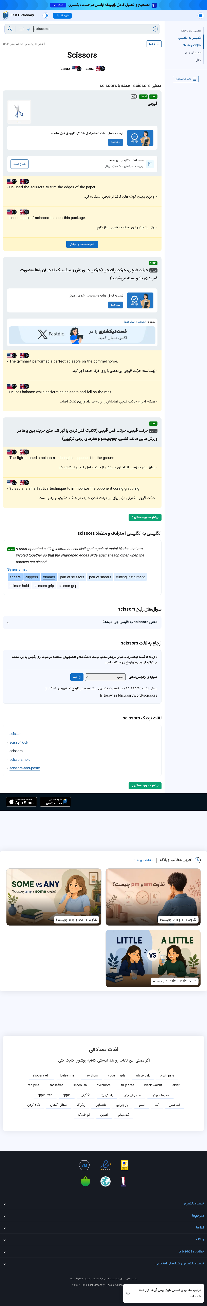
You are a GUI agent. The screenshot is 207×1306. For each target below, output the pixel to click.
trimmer (49, 576)
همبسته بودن (160, 1095)
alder (176, 1085)
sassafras (56, 1085)
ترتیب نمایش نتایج (183, 79)
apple (67, 1095)
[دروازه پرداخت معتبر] (124, 1165)
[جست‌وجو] (10, 29)
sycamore (104, 1085)
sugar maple (117, 1075)
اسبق (141, 1105)
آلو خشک (84, 1114)
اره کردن (174, 1105)
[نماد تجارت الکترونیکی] (105, 1165)
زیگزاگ (81, 1105)
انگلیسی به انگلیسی (189, 38)
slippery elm (41, 1075)
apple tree (45, 1095)
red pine (33, 1085)
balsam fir (67, 1075)
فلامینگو (123, 1114)
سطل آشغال (58, 1105)
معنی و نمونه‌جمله (190, 31)
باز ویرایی (122, 1105)
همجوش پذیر (132, 1095)
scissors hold (20, 759)
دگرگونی (86, 1095)
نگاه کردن (33, 1105)
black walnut (153, 1085)
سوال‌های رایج (193, 52)
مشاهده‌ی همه (143, 860)
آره (157, 1105)
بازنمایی (100, 1105)
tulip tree (127, 1085)
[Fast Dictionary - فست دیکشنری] (18, 15)
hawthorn (91, 1075)
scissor (15, 733)
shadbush (80, 1085)
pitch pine (167, 1075)
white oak (143, 1075)
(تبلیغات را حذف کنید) (135, 322)
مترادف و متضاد (192, 45)
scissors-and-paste (25, 767)
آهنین (104, 1114)
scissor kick (19, 742)
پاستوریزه (107, 1095)
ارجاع (198, 60)
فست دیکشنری (91, 1279)
